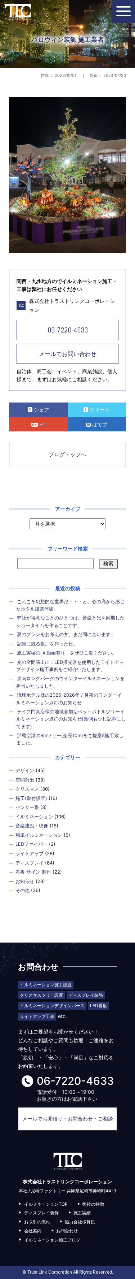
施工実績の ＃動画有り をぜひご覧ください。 (67, 653)
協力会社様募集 (80, 1221)
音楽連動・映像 (31, 825)
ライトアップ (29, 853)
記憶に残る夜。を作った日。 (47, 644)
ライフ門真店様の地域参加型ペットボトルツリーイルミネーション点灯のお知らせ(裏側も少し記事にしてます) (71, 719)
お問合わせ (67, 1231)
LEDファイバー (31, 844)
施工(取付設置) (31, 798)
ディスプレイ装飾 (41, 1212)
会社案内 (32, 1231)
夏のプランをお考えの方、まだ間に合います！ (66, 634)
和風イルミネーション (38, 835)
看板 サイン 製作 (33, 872)
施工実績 (82, 1212)
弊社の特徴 (93, 1204)
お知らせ (24, 881)
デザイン (24, 770)
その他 (22, 890)
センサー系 (27, 807)
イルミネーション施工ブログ (52, 1240)
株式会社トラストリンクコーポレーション (17, 12)
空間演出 (24, 780)
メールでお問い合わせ (67, 353)
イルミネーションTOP (46, 1204)
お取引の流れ (37, 1221)
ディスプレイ (29, 863)
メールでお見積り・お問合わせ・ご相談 (67, 1118)
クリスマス (27, 789)
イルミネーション (34, 816)
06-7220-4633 (68, 330)
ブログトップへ (67, 454)
